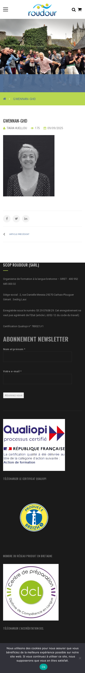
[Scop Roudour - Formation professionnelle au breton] (42, 9)
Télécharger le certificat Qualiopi (24, 479)
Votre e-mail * (12, 371)
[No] (80, 658)
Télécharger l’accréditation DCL (23, 628)
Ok (43, 666)
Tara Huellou (17, 128)
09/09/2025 (55, 128)
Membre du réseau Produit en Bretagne (27, 556)
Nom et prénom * (14, 349)
